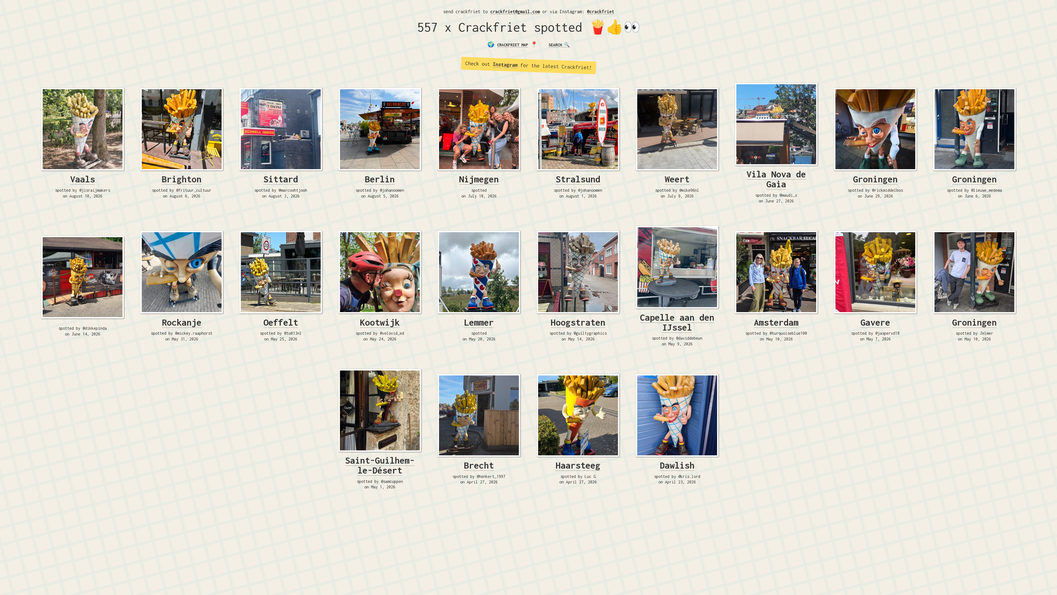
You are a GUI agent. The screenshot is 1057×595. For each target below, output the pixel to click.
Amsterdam (776, 322)
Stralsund (578, 179)
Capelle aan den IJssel (677, 322)
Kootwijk (380, 322)
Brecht (479, 465)
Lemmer (479, 322)
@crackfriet (600, 11)
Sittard (280, 179)
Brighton (181, 179)
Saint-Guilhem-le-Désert (380, 465)
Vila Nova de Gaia (776, 179)
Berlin (380, 179)
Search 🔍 (559, 44)
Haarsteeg (578, 465)
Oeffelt (280, 322)
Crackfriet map (512, 44)
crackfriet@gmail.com (515, 11)
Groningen (875, 179)
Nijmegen (479, 179)
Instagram (505, 64)
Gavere (875, 322)
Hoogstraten (578, 322)
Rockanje (181, 322)
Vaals (82, 179)
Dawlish (677, 465)
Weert (677, 179)
